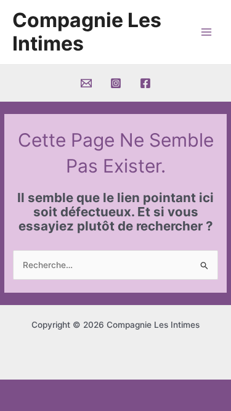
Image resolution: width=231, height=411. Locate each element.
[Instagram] (115, 83)
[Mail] (86, 83)
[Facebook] (145, 83)
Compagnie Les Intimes (86, 31)
